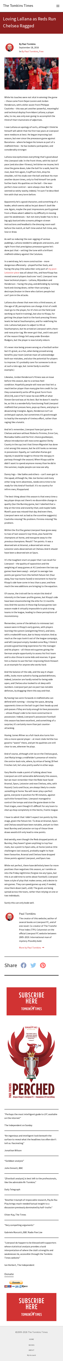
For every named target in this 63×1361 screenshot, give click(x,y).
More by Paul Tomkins (30, 947)
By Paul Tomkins (30, 51)
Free (41, 51)
